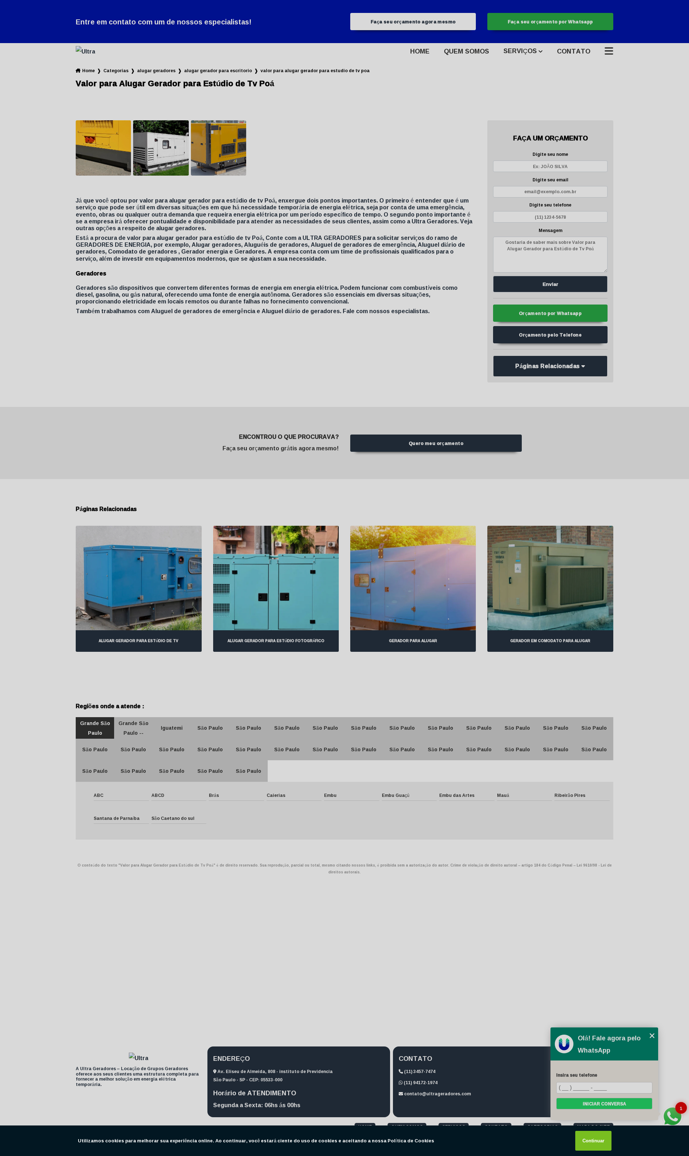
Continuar (593, 1140)
